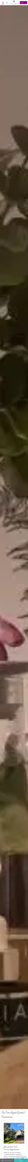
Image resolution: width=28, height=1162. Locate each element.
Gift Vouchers (7, 1160)
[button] (3, 2)
